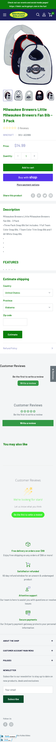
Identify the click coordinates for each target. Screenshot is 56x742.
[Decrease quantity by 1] (18, 156)
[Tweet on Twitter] (45, 195)
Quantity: (8, 156)
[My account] (44, 14)
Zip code (7, 315)
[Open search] (38, 14)
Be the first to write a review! (28, 514)
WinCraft (8, 135)
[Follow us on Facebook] (5, 724)
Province (7, 300)
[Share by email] (51, 195)
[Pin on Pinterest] (39, 195)
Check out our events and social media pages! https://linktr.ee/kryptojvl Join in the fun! (28, 4)
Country (7, 285)
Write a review (28, 383)
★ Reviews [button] (53, 374)
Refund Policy (10, 348)
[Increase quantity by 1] (34, 156)
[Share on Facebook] (33, 195)
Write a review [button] (28, 423)
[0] (50, 15)
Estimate (13, 334)
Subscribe (13, 699)
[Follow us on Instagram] (11, 724)
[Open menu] (4, 15)
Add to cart (28, 167)
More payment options (28, 184)
